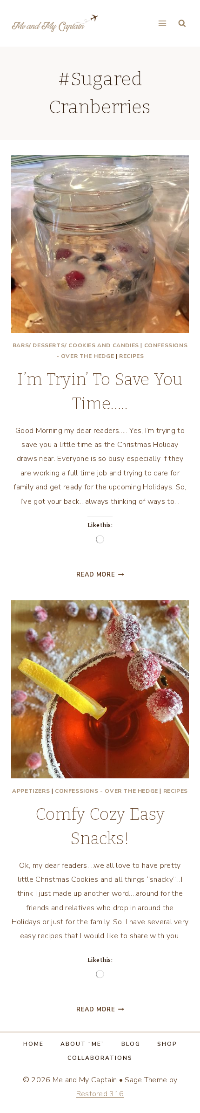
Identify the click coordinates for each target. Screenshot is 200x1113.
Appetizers (31, 791)
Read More (100, 574)
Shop (167, 1044)
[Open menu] (162, 23)
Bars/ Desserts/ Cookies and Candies (76, 345)
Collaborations (100, 1058)
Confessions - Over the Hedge (106, 791)
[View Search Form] (182, 23)
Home (33, 1044)
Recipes (131, 356)
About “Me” (82, 1044)
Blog (130, 1044)
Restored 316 (100, 1094)
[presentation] (100, 244)
